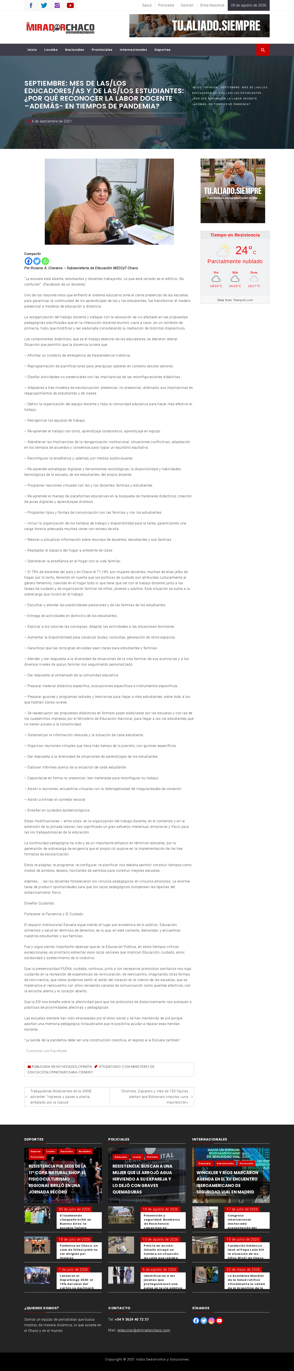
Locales (50, 50)
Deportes (163, 50)
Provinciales (102, 50)
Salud (147, 5)
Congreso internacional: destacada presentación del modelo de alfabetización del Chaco (243, 1227)
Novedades (66, 1066)
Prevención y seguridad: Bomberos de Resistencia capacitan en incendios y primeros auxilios (162, 1225)
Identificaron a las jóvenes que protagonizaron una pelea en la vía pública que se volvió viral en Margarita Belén (163, 1286)
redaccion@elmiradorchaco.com (143, 1330)
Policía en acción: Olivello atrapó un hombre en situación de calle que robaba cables (161, 1254)
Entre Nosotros (212, 5)
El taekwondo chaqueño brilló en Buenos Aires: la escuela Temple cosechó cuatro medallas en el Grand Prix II (78, 1227)
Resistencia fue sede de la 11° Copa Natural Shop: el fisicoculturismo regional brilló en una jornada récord (57, 1179)
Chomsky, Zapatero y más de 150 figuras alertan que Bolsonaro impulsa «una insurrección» (154, 1096)
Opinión (187, 5)
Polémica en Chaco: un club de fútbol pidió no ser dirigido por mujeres (79, 1252)
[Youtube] (219, 1320)
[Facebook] (28, 261)
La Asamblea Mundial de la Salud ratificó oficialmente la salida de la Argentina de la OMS (246, 1284)
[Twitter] (37, 261)
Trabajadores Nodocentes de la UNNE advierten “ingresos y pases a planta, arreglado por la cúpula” (61, 1096)
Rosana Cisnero (78, 1072)
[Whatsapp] (45, 261)
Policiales (166, 5)
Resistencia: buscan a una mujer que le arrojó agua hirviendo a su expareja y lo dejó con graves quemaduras (143, 1179)
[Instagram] (211, 1320)
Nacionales (74, 50)
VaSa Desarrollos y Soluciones (162, 1359)
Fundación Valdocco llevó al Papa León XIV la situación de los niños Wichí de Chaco (246, 1252)
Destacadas (121, 1157)
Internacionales (133, 50)
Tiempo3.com (243, 300)
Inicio (32, 50)
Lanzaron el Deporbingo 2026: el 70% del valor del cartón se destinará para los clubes (77, 1284)
